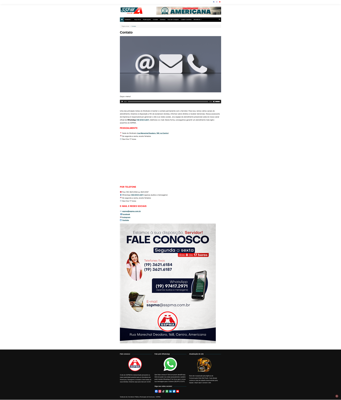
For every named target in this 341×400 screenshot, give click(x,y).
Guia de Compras (173, 19)
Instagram (126, 217)
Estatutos (128, 19)
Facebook (126, 214)
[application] (170, 101)
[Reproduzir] (122, 101)
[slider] (217, 101)
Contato (155, 19)
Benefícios (197, 19)
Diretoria (162, 19)
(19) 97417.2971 (142, 120)
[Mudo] (214, 101)
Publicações (147, 19)
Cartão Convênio (186, 19)
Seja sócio (137, 19)
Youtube (125, 220)
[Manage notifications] (336, 396)
